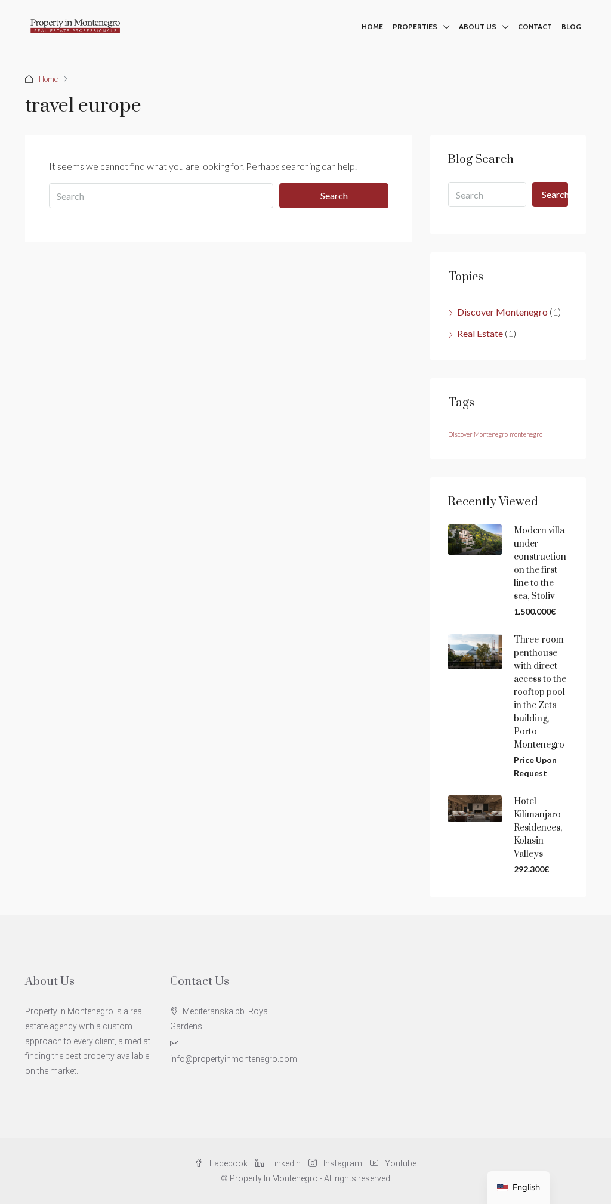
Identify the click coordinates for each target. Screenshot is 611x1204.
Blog (571, 26)
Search (334, 195)
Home (372, 26)
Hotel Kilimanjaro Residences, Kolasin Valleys (538, 828)
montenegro (526, 434)
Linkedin (286, 1163)
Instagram (343, 1163)
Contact (535, 26)
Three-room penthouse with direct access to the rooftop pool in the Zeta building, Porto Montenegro (540, 692)
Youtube (399, 1163)
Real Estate (480, 333)
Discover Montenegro (502, 311)
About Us (477, 26)
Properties (415, 26)
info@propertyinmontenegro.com (233, 1059)
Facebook (228, 1163)
